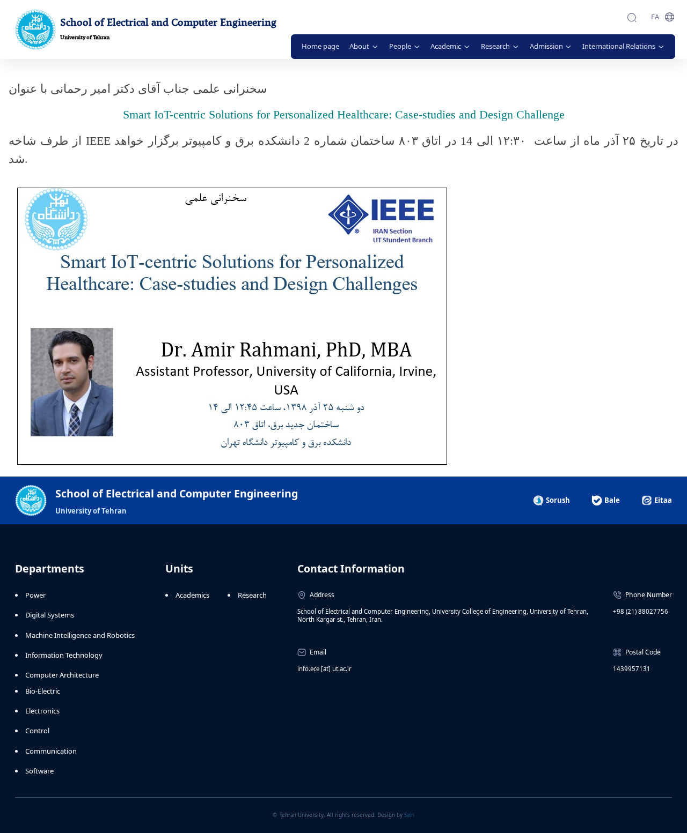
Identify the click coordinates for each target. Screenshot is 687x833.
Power (35, 595)
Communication (51, 751)
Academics (192, 595)
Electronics (42, 711)
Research (252, 595)
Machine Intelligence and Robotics (80, 635)
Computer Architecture (62, 675)
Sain (409, 815)
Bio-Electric (42, 691)
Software (39, 771)
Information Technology (64, 655)
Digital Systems (49, 615)
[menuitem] (320, 46)
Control (37, 730)
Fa (655, 16)
